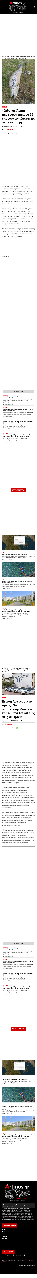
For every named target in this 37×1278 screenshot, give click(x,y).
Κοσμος (5, 433)
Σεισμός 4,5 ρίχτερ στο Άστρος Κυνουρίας (15, 397)
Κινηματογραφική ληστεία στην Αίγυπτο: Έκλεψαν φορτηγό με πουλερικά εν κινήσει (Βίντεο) (18, 435)
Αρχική (4, 56)
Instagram (18, 1255)
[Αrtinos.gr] (18, 7)
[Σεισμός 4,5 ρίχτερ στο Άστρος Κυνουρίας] (18, 542)
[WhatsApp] (17, 133)
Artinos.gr (9, 129)
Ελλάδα (9, 56)
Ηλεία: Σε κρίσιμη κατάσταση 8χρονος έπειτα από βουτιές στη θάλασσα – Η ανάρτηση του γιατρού (18, 422)
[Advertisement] (18, 34)
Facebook (8, 1255)
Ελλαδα (4, 107)
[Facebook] (4, 133)
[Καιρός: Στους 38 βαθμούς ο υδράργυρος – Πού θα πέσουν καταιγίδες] (18, 569)
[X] (8, 133)
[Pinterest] (12, 133)
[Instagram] (14, 1255)
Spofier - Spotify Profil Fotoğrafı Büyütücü (15, 1275)
